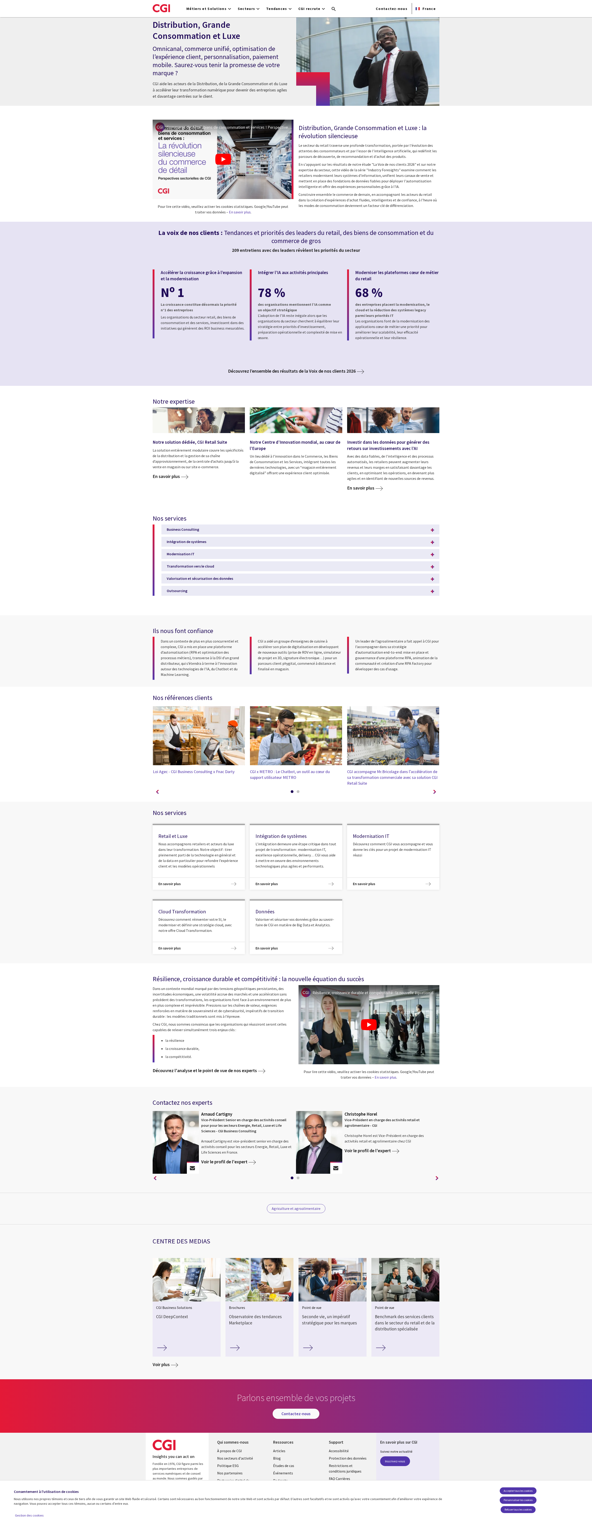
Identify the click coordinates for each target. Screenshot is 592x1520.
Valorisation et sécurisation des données (200, 578)
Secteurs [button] (246, 8)
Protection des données (348, 1458)
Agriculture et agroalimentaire (296, 1208)
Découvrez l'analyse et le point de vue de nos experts (205, 1070)
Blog (277, 1458)
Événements (283, 1473)
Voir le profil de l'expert (224, 1162)
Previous (157, 792)
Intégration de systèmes (186, 541)
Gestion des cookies (29, 1515)
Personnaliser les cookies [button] (518, 1500)
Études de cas (283, 1465)
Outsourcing (177, 590)
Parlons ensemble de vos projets (192, 1168)
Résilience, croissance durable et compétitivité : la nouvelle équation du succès (375, 992)
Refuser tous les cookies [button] (518, 1509)
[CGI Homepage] (161, 8)
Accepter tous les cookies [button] (518, 1490)
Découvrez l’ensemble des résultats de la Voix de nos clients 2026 (292, 371)
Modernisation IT (180, 554)
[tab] (293, 792)
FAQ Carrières (339, 1478)
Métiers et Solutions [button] (206, 8)
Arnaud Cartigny (216, 1114)
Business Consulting (183, 529)
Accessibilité (339, 1450)
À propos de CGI (229, 1450)
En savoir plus (240, 212)
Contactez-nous (391, 8)
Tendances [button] (276, 8)
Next (434, 792)
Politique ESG (228, 1465)
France (429, 8)
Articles (279, 1450)
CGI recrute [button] (309, 8)
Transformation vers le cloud (190, 566)
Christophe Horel (361, 1114)
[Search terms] (333, 9)
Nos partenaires (230, 1473)
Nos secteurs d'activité (235, 1458)
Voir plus (161, 1364)
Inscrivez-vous (395, 1461)
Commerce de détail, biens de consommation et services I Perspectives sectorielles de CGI (229, 127)
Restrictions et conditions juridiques (345, 1468)
